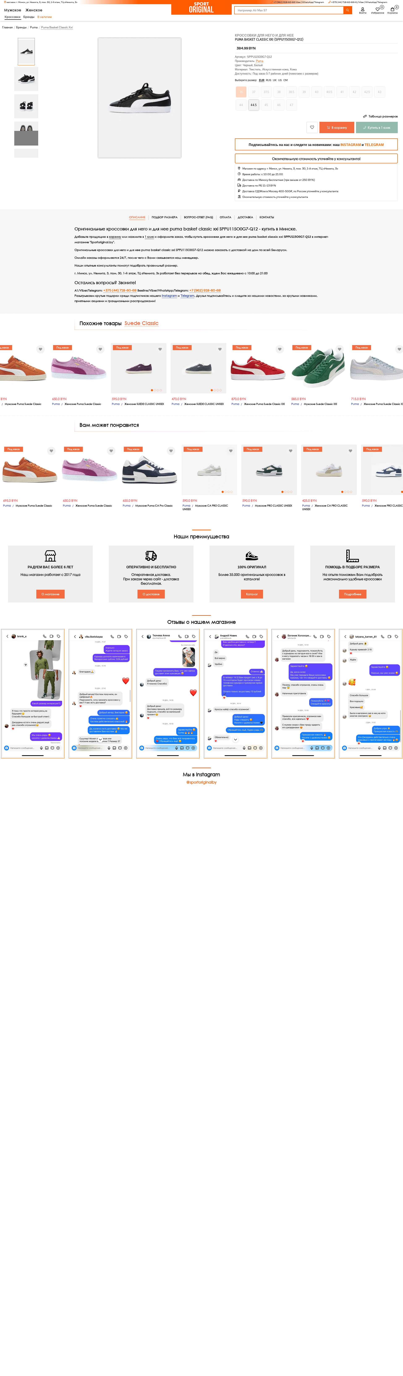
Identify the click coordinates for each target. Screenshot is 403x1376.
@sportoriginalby (201, 782)
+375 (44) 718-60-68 (120, 290)
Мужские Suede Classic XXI (317, 404)
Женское (34, 10)
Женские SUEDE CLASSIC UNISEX (141, 404)
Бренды (28, 17)
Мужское (12, 10)
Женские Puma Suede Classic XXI (261, 404)
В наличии (44, 17)
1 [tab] (149, 390)
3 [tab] (155, 390)
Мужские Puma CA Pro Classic (140, 505)
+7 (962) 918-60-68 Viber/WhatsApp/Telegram (298, 2)
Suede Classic (142, 323)
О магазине (50, 594)
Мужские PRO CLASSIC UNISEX (259, 505)
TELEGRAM (374, 145)
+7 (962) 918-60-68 (205, 290)
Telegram (187, 296)
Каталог (252, 594)
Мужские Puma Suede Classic (20, 404)
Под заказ (59, 347)
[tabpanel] (135, 368)
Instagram (169, 296)
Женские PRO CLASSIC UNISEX (379, 505)
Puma (259, 61)
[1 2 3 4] (135, 368)
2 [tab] (152, 390)
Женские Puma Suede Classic (79, 404)
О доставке (151, 594)
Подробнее (352, 594)
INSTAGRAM (350, 145)
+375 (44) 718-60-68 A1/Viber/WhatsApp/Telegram (359, 2)
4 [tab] (158, 390)
